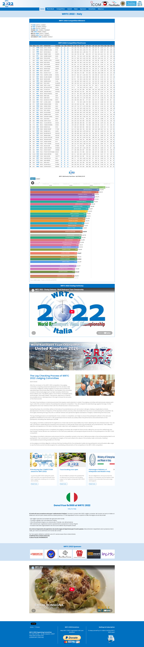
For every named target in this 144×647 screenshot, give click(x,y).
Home (32, 627)
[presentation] (31, 469)
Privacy (37, 627)
